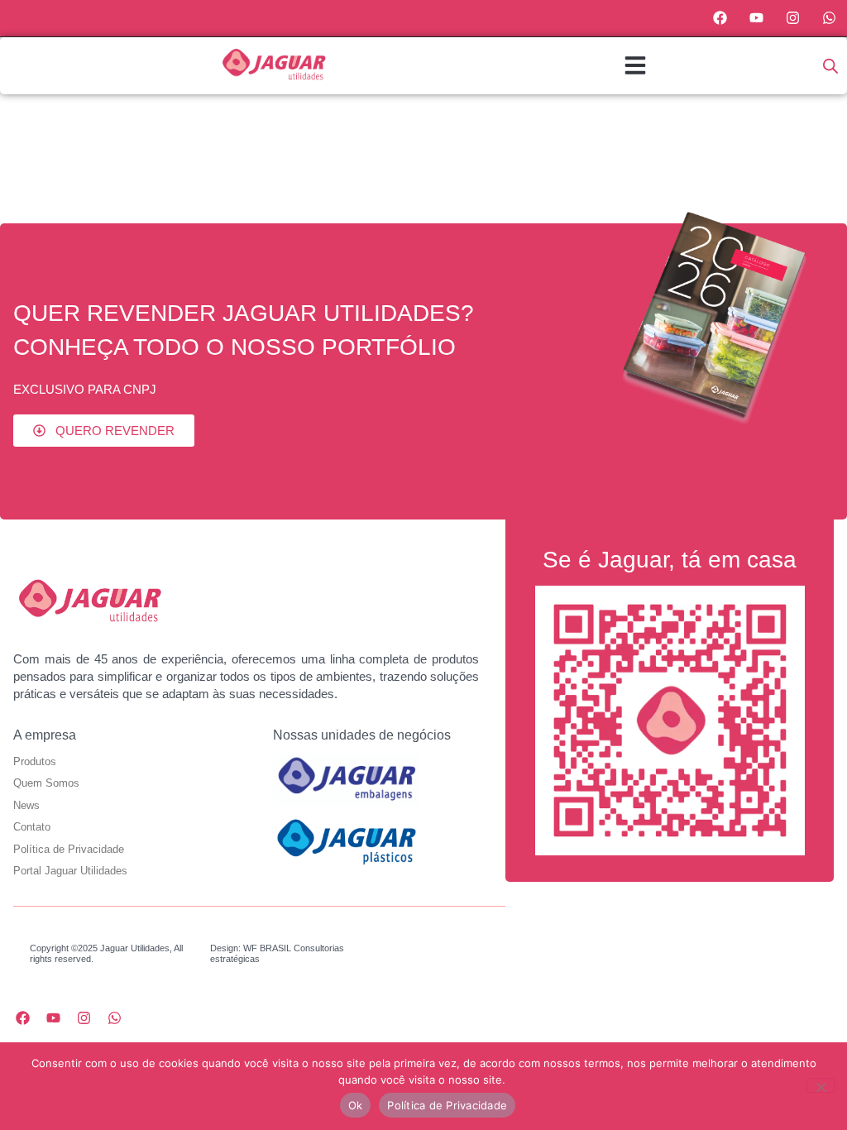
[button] (635, 65)
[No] (820, 1085)
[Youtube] (757, 18)
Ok (355, 1105)
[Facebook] (720, 18)
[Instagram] (792, 18)
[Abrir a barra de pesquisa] (830, 66)
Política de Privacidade (447, 1105)
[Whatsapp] (829, 18)
